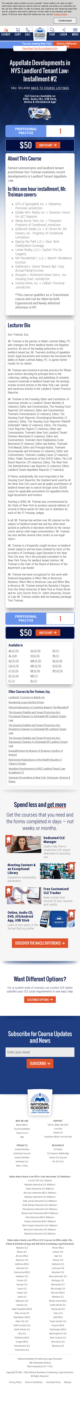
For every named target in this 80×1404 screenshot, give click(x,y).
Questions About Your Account (58, 1136)
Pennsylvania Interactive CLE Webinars (40, 1209)
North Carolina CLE (22, 1325)
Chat (52, 34)
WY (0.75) (57, 671)
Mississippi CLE (58, 1288)
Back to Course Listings (50, 88)
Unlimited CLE (22, 1161)
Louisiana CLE (58, 1268)
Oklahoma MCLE (22, 1337)
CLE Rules (58, 1149)
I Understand (65, 20)
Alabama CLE (22, 1248)
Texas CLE (58, 1313)
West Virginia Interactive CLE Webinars (40, 1225)
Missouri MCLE (58, 1292)
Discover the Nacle (38, 943)
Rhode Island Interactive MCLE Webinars (40, 1213)
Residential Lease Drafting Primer (26, 702)
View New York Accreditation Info (40, 48)
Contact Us (58, 1132)
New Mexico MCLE (22, 1317)
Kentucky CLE (58, 1264)
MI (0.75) (35, 671)
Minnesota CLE (58, 1284)
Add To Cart (46, 145)
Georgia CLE (22, 1284)
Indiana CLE (58, 1252)
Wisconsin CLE (58, 1341)
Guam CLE (22, 1288)
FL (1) (12, 681)
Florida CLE (22, 1280)
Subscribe (38, 1063)
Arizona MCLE (22, 1256)
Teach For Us (22, 1133)
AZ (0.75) (14, 661)
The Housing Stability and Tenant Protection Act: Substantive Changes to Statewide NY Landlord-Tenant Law (38, 742)
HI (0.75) (35, 656)
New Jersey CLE (22, 1313)
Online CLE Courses (58, 1157)
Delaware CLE (22, 1276)
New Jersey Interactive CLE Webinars (40, 1201)
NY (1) (55, 651)
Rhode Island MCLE (58, 1301)
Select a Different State (66, 45)
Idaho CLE (22, 1297)
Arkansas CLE (22, 1260)
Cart (18, 34)
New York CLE (22, 1321)
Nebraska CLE (22, 1301)
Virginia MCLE (58, 1325)
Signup (5, 34)
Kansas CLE (58, 1260)
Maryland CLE (58, 1272)
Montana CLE (58, 1297)
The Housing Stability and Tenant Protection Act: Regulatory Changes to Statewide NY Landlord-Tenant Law (37, 729)
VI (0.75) (56, 666)
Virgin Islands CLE (57, 1321)
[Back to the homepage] (40, 33)
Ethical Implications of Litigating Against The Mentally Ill (38, 707)
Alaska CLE (22, 1252)
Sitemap (67, 1382)
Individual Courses (22, 1153)
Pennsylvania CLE (22, 1346)
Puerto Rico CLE (22, 1350)
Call (28, 34)
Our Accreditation (22, 1129)
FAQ (22, 1137)
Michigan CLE (58, 1280)
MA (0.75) (36, 661)
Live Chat (58, 1128)
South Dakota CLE (58, 1305)
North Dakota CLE (22, 1329)
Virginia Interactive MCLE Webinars (40, 1221)
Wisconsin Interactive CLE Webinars (40, 1229)
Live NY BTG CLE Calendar (40, 1180)
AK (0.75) (14, 651)
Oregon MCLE (22, 1341)
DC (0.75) (14, 676)
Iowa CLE (58, 1256)
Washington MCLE (58, 1329)
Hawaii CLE (22, 1292)
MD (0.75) (36, 666)
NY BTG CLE (58, 1161)
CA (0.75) (14, 666)
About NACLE (22, 1125)
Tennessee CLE (58, 1309)
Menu (75, 34)
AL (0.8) (13, 656)
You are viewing (36, 43)
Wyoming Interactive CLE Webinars (40, 1233)
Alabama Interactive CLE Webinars (40, 1184)
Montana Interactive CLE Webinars (40, 1197)
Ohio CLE (22, 1333)
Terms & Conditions (34, 1382)
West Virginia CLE (58, 1337)
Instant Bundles (22, 1149)
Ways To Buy (22, 1165)
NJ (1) (34, 681)
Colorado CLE (22, 1268)
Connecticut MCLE (22, 1272)
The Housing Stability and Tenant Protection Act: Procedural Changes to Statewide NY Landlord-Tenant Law (37, 716)
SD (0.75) (57, 661)
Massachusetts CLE (58, 1276)
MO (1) (34, 676)
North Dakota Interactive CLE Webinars (40, 1205)
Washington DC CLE (58, 1333)
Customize (38, 1000)
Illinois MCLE (58, 1248)
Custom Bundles (22, 1157)
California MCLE (22, 1264)
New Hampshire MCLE (22, 1309)
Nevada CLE (22, 1305)
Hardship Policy (53, 1382)
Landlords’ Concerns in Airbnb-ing (27, 697)
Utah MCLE (58, 1317)
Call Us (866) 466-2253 (58, 1125)
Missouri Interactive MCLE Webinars (40, 1193)
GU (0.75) (36, 651)
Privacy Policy (60, 14)
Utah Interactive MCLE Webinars (39, 1217)
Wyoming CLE (58, 1346)
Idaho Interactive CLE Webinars (40, 1188)
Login (63, 34)
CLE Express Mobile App (58, 1153)
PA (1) (55, 656)
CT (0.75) (13, 671)
